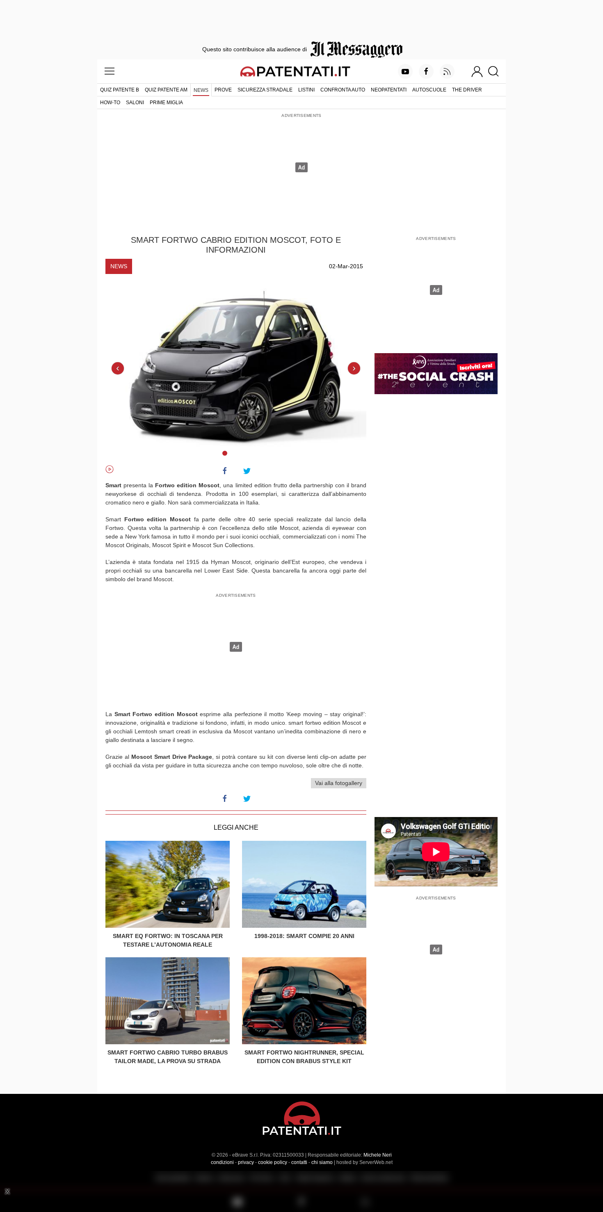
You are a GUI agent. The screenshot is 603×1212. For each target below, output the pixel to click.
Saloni (135, 102)
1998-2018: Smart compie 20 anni (304, 936)
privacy (246, 1162)
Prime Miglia (166, 102)
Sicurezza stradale (265, 90)
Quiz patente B (119, 90)
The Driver (467, 90)
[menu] (109, 71)
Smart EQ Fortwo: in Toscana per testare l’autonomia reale (168, 940)
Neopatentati (389, 90)
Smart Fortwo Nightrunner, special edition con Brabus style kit (304, 1056)
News (201, 90)
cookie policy (272, 1162)
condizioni (222, 1162)
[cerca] (496, 71)
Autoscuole (429, 90)
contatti (299, 1162)
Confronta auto (342, 90)
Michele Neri (377, 1155)
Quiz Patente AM (166, 90)
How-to (110, 102)
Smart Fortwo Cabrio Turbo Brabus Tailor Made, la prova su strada (167, 1056)
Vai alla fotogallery (338, 783)
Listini (306, 90)
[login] (477, 71)
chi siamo (322, 1162)
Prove (223, 90)
